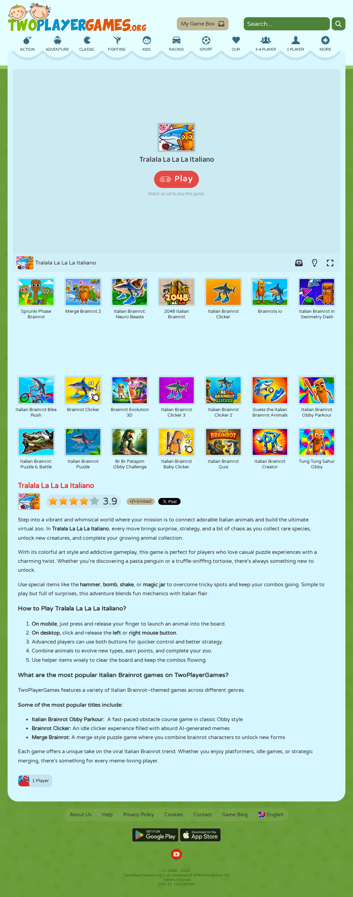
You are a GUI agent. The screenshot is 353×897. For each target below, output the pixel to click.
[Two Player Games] (77, 17)
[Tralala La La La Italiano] (176, 161)
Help (107, 815)
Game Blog (235, 815)
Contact (202, 815)
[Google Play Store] (155, 835)
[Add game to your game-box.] (299, 263)
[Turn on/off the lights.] (314, 263)
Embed (143, 501)
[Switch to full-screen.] (330, 263)
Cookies (173, 815)
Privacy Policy (138, 815)
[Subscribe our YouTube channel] (176, 855)
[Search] (338, 23)
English (275, 815)
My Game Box (198, 24)
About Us (81, 815)
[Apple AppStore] (200, 835)
